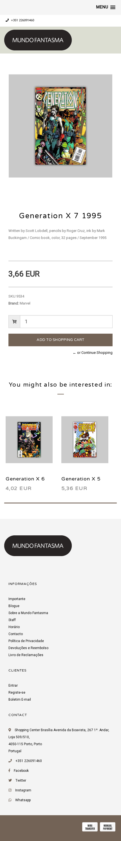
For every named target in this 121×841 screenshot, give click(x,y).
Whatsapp (23, 800)
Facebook (21, 771)
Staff (12, 620)
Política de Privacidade (26, 641)
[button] (105, 7)
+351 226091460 (22, 20)
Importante (16, 599)
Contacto (15, 634)
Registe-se (16, 692)
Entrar (13, 685)
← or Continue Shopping (93, 352)
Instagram (23, 790)
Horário (14, 627)
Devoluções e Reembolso (28, 648)
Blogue (13, 606)
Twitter (20, 780)
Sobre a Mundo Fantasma (28, 613)
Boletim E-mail (19, 699)
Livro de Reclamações (25, 655)
